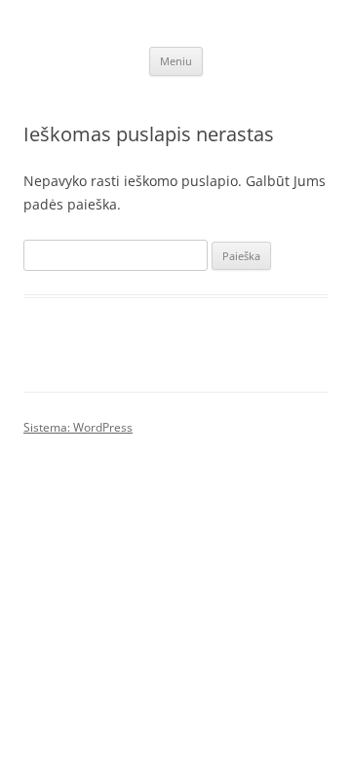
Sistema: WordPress (78, 427)
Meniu (176, 61)
